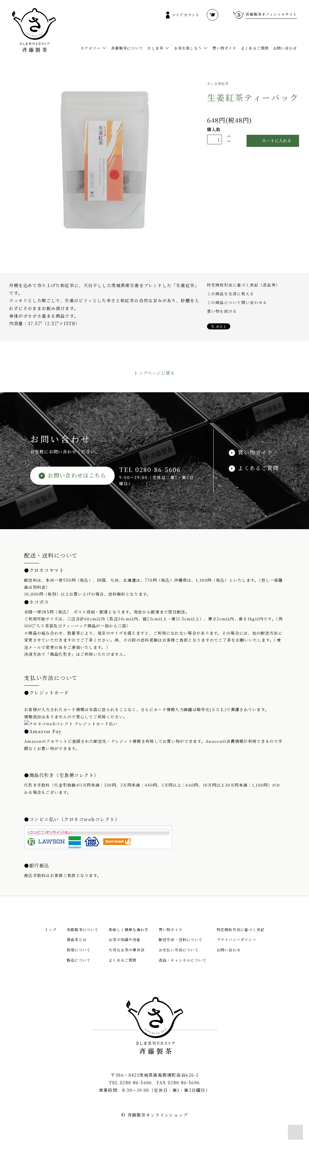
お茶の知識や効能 (125, 939)
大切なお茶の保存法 (127, 949)
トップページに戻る (154, 373)
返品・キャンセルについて (182, 960)
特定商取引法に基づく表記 (240, 929)
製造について (79, 960)
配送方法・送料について (180, 939)
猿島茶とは (77, 939)
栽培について (79, 949)
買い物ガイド (224, 47)
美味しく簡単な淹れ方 (128, 929)
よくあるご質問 (255, 47)
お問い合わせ (285, 47)
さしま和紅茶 (218, 83)
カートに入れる (276, 141)
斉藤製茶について (127, 47)
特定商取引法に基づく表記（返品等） (243, 285)
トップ (51, 929)
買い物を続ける (222, 311)
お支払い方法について (179, 949)
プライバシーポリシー (236, 939)
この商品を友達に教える (230, 293)
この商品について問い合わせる (237, 302)
